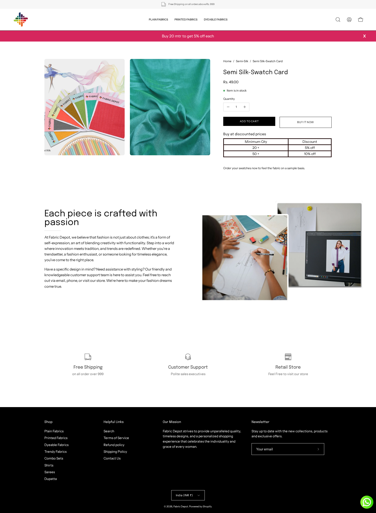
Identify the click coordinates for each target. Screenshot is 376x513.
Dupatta (50, 479)
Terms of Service (116, 438)
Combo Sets (53, 458)
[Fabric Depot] (20, 19)
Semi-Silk (242, 61)
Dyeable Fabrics (56, 445)
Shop (48, 422)
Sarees (49, 472)
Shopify (207, 506)
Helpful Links (114, 422)
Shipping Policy (115, 452)
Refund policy (114, 445)
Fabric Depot (180, 506)
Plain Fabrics (54, 431)
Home (227, 61)
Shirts (48, 465)
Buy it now (305, 122)
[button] (337, 19)
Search (109, 431)
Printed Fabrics (55, 438)
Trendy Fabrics (55, 452)
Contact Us (112, 458)
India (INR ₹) (184, 495)
